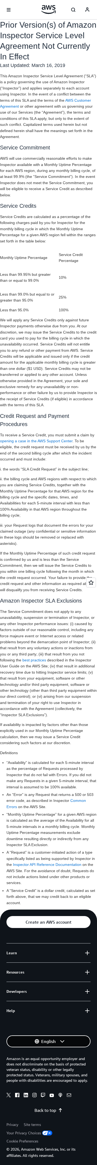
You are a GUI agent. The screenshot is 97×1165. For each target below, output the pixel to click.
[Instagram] (34, 1096)
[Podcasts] (60, 1096)
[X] (8, 1096)
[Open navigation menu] (8, 9)
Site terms (32, 1124)
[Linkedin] (26, 1096)
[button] (48, 922)
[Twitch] (43, 1096)
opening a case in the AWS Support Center (36, 441)
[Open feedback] (91, 582)
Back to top (45, 1110)
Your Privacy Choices (23, 1133)
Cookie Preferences (22, 1141)
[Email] (69, 1096)
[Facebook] (17, 1096)
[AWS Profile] (87, 9)
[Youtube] (52, 1096)
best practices (34, 660)
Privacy (12, 1124)
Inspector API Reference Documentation (47, 864)
